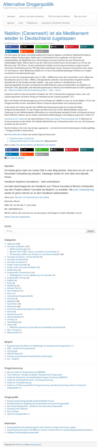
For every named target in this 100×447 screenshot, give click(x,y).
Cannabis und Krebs (15, 262)
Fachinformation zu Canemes (22, 138)
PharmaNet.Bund (15, 134)
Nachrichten (12, 303)
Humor (10, 293)
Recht (9, 311)
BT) (93, 115)
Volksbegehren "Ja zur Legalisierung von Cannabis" (31, 275)
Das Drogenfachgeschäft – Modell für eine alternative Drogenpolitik (34, 406)
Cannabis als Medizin (15, 158)
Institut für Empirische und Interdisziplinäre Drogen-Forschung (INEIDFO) (37, 377)
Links (20, 23)
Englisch (10, 280)
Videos (10, 324)
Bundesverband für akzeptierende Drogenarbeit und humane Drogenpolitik (38, 403)
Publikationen (32, 23)
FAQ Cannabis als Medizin (59, 16)
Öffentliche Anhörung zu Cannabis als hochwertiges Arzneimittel (36, 327)
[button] (12, 46)
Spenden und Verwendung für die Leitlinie (32, 197)
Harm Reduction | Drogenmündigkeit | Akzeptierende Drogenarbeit (34, 374)
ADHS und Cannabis (18, 249)
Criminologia (12, 351)
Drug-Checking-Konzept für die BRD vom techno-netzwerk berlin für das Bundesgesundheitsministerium (50, 429)
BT (72, 96)
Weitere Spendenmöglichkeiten (17, 216)
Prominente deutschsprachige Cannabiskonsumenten (29, 309)
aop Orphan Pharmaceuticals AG (64, 118)
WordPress (19, 444)
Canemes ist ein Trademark (16, 118)
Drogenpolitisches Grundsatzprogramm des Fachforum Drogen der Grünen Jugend (41, 427)
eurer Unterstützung (83, 189)
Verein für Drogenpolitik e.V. (18, 414)
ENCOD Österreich (15, 353)
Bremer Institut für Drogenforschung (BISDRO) (26, 372)
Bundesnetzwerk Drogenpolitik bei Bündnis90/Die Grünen (30, 401)
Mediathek (11, 301)
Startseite (11, 16)
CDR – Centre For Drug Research (21, 348)
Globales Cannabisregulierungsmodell (23, 432)
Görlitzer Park (12, 288)
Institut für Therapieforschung (19, 382)
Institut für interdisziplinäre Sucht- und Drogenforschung (30, 380)
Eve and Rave (13, 411)
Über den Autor (80, 16)
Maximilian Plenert (46, 43)
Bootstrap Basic (35, 444)
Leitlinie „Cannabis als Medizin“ (32, 16)
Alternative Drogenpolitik (28, 4)
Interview (11, 298)
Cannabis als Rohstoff (16, 259)
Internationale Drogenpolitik (18, 296)
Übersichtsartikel (14, 316)
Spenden (11, 23)
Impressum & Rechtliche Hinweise (56, 23)
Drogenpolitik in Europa (16, 277)
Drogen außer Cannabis (17, 264)
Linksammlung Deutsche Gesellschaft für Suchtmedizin (29, 356)
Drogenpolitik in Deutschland (19, 272)
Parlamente (12, 306)
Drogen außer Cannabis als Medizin (22, 267)
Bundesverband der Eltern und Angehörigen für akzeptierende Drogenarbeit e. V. (40, 345)
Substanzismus (13, 314)
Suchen (91, 231)
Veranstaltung (12, 322)
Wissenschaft (12, 332)
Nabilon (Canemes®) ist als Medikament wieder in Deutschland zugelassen (47, 35)
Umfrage (10, 319)
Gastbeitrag (12, 285)
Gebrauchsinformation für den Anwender (26, 141)
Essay (9, 283)
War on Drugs (12, 330)
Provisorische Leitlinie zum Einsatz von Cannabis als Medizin (35, 254)
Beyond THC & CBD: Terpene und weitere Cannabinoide (33, 251)
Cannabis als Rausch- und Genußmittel (23, 257)
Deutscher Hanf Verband (17, 408)
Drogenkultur (12, 270)
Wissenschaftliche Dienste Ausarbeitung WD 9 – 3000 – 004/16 (35, 90)
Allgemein (11, 243)
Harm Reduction (14, 290)
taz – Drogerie (13, 358)
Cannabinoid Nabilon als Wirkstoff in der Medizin (36, 145)
